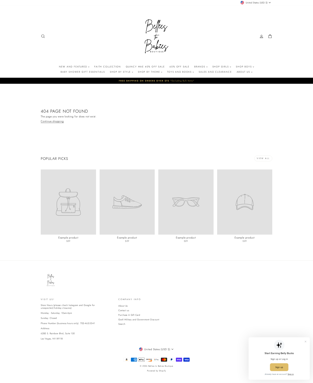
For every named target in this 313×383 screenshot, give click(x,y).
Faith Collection (107, 66)
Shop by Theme (149, 71)
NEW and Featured (73, 66)
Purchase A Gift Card (129, 315)
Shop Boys (244, 66)
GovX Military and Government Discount (138, 319)
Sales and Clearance (215, 71)
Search (121, 324)
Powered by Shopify (156, 370)
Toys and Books (180, 71)
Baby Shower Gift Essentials (83, 71)
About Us (244, 71)
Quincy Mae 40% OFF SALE (145, 66)
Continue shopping (52, 121)
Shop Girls (221, 66)
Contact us (123, 310)
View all (263, 158)
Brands (200, 66)
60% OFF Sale (179, 66)
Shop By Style (121, 71)
